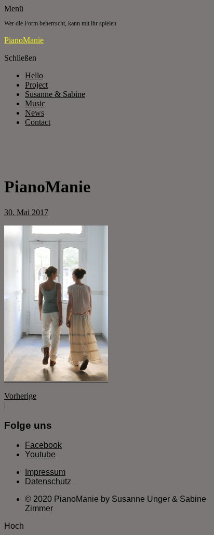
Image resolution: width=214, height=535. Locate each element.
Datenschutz (48, 481)
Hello (34, 75)
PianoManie (24, 40)
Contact (37, 122)
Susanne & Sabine (55, 94)
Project (36, 84)
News (34, 112)
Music (35, 103)
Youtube (40, 454)
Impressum (45, 472)
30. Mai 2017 (26, 212)
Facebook (43, 445)
